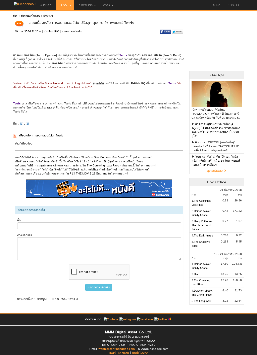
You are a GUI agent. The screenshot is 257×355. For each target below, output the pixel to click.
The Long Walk (202, 300)
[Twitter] (160, 319)
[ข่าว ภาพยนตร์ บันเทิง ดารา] (25, 3)
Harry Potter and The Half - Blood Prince (202, 225)
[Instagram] (127, 319)
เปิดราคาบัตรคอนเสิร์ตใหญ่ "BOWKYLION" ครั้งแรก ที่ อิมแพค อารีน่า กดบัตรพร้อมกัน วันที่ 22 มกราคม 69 (216, 113)
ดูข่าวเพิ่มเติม (215, 171)
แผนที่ (112, 353)
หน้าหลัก (46, 5)
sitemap (123, 353)
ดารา (106, 5)
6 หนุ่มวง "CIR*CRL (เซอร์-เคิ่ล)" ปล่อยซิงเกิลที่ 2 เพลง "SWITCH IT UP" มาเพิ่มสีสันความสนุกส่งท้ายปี (215, 146)
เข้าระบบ (233, 5)
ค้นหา (216, 5)
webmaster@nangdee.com (116, 349)
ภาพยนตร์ (85, 5)
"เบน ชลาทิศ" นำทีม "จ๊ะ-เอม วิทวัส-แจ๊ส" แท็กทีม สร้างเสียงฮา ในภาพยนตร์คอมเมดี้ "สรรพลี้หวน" (216, 160)
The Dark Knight (203, 235)
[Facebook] (145, 319)
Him (196, 274)
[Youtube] (111, 319)
